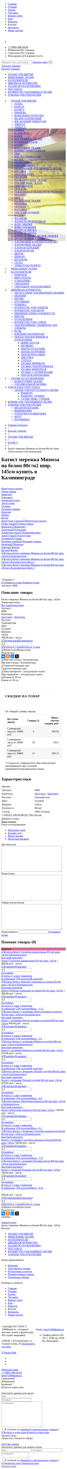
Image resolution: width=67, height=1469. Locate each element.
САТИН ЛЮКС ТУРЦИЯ (35, 399)
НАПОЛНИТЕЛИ (18, 80)
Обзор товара (8, 523)
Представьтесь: (9, 931)
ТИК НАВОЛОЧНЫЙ (26, 212)
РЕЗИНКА (20, 304)
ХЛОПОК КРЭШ (24, 250)
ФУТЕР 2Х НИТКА (25, 230)
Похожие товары (10, 541)
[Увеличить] (33, 556)
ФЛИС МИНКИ (23, 224)
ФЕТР (17, 416)
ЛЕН (17, 153)
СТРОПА (26, 360)
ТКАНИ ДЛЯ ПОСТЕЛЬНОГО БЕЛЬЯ (36, 390)
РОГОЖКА (20, 209)
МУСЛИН (20, 171)
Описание (7, 529)
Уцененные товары (18, 1277)
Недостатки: (8, 873)
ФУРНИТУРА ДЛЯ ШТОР (29, 310)
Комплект (6, 526)
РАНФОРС (27, 393)
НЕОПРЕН (20, 203)
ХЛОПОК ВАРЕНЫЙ (26, 247)
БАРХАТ (19, 106)
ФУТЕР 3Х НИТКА (25, 233)
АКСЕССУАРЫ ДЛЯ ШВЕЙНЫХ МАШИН (39, 292)
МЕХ (17, 197)
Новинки (13, 1265)
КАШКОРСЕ (21, 133)
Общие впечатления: (12, 902)
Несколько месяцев (18, 839)
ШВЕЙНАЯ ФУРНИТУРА (23, 83)
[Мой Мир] (12, 656)
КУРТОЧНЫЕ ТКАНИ (27, 147)
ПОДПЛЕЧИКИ (23, 319)
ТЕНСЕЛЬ (20, 189)
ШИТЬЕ (19, 253)
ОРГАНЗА (20, 206)
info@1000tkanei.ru (53, 1329)
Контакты (13, 27)
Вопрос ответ (15, 15)
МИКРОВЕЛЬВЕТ (24, 165)
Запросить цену (30, 1463)
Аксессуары (8, 535)
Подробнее (7, 973)
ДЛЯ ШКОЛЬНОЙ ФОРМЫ (30, 384)
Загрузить (6, 617)
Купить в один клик (37, 1432)
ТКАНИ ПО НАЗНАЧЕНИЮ (24, 86)
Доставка (13, 12)
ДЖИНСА (20, 127)
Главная (12, 4)
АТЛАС (18, 103)
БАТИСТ (19, 109)
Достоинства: (8, 844)
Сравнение (26, 975)
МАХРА (19, 159)
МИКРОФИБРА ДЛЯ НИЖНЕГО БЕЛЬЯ (37, 168)
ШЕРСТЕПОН (22, 277)
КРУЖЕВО (27, 345)
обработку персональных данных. (39, 1429)
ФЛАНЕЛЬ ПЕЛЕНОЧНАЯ (30, 221)
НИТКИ (19, 298)
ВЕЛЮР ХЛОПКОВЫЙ (28, 118)
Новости (12, 21)
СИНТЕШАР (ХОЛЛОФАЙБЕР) (32, 286)
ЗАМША (19, 130)
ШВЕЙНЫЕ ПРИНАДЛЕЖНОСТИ (34, 313)
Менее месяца (15, 836)
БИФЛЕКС (20, 112)
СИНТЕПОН (21, 283)
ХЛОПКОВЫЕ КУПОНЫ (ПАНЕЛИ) (35, 241)
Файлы (5, 547)
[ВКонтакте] (3, 656)
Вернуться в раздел (12, 520)
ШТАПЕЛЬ (20, 259)
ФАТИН (19, 215)
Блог (10, 18)
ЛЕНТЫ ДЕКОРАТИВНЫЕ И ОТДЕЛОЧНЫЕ (31, 338)
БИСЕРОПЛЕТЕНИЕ (26, 407)
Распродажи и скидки (20, 1271)
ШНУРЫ (19, 316)
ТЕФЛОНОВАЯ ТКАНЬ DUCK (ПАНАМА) (39, 192)
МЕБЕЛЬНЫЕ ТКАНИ (21, 77)
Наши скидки (15, 30)
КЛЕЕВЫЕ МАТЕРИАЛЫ (29, 334)
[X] (17, 656)
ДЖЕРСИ (19, 124)
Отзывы (12, 7)
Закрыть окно (40, 62)
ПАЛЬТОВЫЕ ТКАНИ (27, 200)
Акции (11, 9)
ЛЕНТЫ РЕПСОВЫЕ (33, 354)
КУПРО (18, 145)
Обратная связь (9, 1369)
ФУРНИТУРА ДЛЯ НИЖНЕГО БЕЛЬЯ (30, 92)
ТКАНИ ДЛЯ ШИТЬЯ (20, 74)
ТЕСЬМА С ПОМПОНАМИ (37, 372)
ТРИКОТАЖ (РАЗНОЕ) (27, 265)
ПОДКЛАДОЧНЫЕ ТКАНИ (30, 180)
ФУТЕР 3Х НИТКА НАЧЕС (30, 239)
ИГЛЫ (18, 331)
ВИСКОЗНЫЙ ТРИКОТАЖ (30, 121)
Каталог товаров (10, 65)
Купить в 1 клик (31, 647)
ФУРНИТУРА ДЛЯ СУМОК (30, 322)
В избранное (8, 978)
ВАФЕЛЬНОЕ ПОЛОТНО (29, 115)
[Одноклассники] (8, 656)
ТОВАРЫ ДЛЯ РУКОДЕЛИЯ (24, 95)
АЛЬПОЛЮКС (22, 280)
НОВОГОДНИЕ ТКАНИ (28, 381)
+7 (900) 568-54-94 (18, 47)
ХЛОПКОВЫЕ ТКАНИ (27, 244)
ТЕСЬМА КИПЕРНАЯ (34, 369)
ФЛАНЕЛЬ (20, 218)
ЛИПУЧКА (27, 357)
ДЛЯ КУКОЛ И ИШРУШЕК (30, 413)
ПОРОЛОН (20, 274)
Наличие (6, 544)
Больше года (15, 833)
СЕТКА (18, 262)
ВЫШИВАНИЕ (23, 410)
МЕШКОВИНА (23, 162)
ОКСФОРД (20, 177)
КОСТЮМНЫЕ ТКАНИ (28, 139)
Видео (4, 550)
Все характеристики (12, 605)
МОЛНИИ (20, 295)
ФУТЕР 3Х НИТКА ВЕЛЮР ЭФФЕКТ (36, 236)
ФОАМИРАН (21, 419)
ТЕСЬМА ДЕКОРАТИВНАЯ (37, 366)
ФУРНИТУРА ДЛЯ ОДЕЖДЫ (31, 307)
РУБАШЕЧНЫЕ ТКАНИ (28, 183)
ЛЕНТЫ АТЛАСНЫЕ (33, 348)
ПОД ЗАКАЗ (15, 89)
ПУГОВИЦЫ (21, 301)
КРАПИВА (20, 194)
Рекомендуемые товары (21, 1274)
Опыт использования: (13, 824)
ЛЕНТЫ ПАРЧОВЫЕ (33, 351)
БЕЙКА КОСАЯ (30, 342)
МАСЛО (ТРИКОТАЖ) (27, 156)
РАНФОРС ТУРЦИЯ (32, 396)
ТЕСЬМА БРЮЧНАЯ (33, 363)
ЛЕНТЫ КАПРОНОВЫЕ (35, 375)
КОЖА (18, 136)
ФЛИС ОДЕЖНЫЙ (25, 227)
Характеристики (10, 532)
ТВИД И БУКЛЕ (23, 186)
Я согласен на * (32, 1429)
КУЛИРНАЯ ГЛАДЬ (25, 142)
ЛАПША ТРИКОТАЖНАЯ (29, 150)
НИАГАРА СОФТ (24, 174)
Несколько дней (16, 830)
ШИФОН (19, 256)
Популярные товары (19, 1268)
